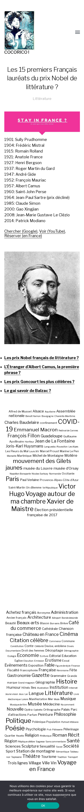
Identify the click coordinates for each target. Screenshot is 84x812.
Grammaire (58, 676)
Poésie (15, 728)
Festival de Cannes (68, 430)
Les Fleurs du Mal (16, 451)
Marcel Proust (49, 451)
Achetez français (21, 612)
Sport (10, 751)
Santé (73, 740)
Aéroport (56, 618)
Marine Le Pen (69, 451)
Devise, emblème (55, 646)
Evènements (16, 665)
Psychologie (36, 729)
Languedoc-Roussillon (56, 446)
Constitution (17, 646)
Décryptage (54, 650)
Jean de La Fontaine (55, 441)
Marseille (11, 456)
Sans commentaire (55, 741)
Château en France (41, 634)
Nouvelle (15, 709)
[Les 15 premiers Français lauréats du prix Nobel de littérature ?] (42, 298)
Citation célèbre (29, 640)
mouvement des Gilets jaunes (38, 464)
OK (43, 805)
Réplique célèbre (26, 741)
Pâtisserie (57, 729)
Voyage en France (53, 765)
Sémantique (62, 751)
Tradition (62, 757)
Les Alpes (73, 446)
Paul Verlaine (29, 480)
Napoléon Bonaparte (20, 473)
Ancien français (16, 617)
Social (59, 746)
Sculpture (30, 746)
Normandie (55, 473)
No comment (67, 704)
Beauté (10, 623)
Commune (68, 641)
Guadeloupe (51, 435)
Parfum (32, 714)
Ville (46, 762)
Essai (65, 660)
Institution (59, 687)
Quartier (10, 735)
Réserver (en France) (23, 236)
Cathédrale (50, 628)
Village (35, 762)
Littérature (42, 98)
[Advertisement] (42, 563)
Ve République (50, 487)
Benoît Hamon (33, 416)
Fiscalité (13, 670)
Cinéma (68, 634)
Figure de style (62, 665)
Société (71, 746)
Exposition (36, 665)
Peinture (45, 714)
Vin (53, 762)
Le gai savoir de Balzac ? (27, 390)
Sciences (13, 746)
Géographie (45, 682)
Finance (75, 665)
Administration (64, 612)
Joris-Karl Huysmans (24, 446)
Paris (12, 478)
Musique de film (18, 704)
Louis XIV (34, 451)
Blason (44, 623)
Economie (28, 655)
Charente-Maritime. (64, 416)
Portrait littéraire (69, 722)
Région (10, 741)
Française (47, 670)
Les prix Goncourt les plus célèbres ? (39, 381)
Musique (68, 698)
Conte (29, 646)
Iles (33, 687)
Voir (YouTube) (52, 231)
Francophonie (29, 670)
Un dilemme (34, 487)
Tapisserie (16, 757)
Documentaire (13, 650)
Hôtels (26, 687)
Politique (18, 720)
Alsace (38, 411)
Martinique (24, 455)
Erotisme (53, 660)
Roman (59, 735)
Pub (49, 729)
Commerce (55, 641)
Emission (39, 660)
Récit (73, 735)
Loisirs (25, 699)
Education (69, 656)
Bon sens (54, 623)
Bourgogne (47, 416)
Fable (49, 665)
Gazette (41, 675)
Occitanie (68, 473)
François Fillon (24, 435)
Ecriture (44, 656)
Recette (20, 735)
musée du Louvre (38, 468)
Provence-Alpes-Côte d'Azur (59, 480)
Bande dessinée (70, 618)
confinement (48, 422)
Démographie (71, 650)
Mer (50, 699)
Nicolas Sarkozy (40, 473)
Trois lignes (18, 763)
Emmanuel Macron (36, 430)
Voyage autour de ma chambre (43, 497)
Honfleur (29, 441)
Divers (70, 646)
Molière (70, 455)
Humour (13, 687)
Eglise (19, 660)
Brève (64, 623)
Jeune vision (11, 694)
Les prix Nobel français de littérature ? (41, 358)
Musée (35, 704)
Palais (65, 709)
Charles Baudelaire (22, 422)
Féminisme (62, 670)
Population (53, 721)
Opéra (28, 709)
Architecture (39, 617)
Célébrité (39, 646)
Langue (36, 693)
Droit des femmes (33, 650)
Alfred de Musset (20, 411)
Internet (73, 688)
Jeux (21, 694)
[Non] (64, 796)
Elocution (28, 660)
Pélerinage (71, 729)
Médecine (51, 704)
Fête (73, 670)
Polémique (38, 721)
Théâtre (31, 756)
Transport (73, 757)
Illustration (43, 688)
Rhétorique (45, 735)
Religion (32, 735)
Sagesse (40, 741)
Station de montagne (35, 751)
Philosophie (65, 714)
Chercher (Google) (20, 231)
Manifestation (38, 699)
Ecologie (12, 656)
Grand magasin (26, 682)
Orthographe (51, 709)
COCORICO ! (16, 52)
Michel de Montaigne (48, 456)
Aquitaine (50, 411)
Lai (26, 694)
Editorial (55, 656)
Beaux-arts (28, 622)
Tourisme (48, 756)
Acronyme (43, 612)
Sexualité (47, 746)
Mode (56, 699)
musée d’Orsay (66, 468)
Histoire (66, 681)
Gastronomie (19, 675)
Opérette (37, 709)
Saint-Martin (16, 487)
